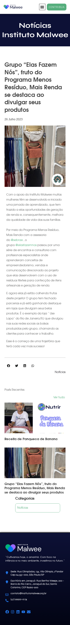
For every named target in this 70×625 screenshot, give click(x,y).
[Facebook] (7, 612)
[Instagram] (12, 612)
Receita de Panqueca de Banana (30, 439)
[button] (42, 7)
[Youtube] (23, 612)
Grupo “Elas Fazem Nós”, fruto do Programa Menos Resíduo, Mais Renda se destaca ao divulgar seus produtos (34, 488)
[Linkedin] (18, 612)
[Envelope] (29, 612)
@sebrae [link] (17, 240)
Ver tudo (59, 397)
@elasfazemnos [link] (26, 245)
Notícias (60, 372)
